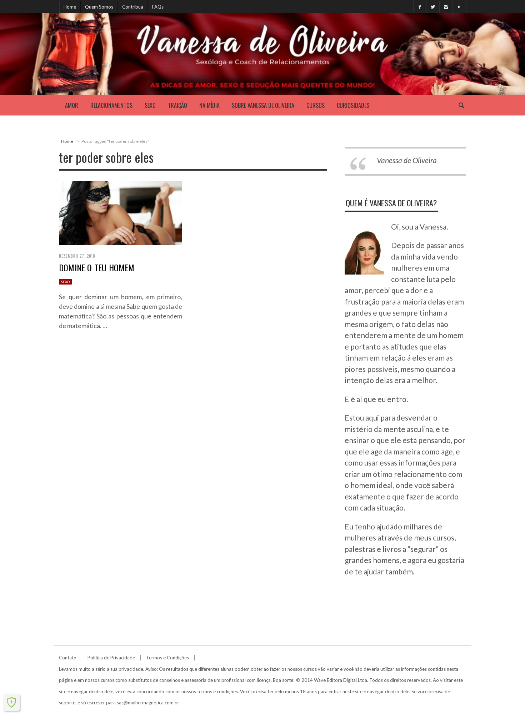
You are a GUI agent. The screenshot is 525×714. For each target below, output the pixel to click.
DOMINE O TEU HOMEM (97, 267)
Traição (177, 105)
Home (70, 7)
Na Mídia (209, 105)
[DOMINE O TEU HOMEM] (120, 211)
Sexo (150, 105)
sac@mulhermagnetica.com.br (148, 702)
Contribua (132, 7)
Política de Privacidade (111, 657)
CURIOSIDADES (353, 105)
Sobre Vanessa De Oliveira (263, 105)
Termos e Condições (167, 657)
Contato (67, 657)
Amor (71, 105)
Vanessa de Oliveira (407, 160)
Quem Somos (99, 7)
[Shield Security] (11, 702)
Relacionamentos (111, 105)
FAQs (158, 7)
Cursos (315, 105)
